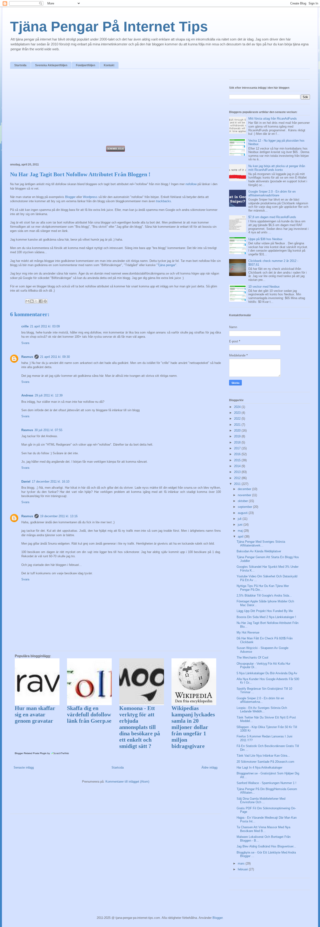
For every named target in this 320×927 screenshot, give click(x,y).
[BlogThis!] (32, 301)
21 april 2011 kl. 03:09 (45, 326)
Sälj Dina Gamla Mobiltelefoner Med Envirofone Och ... (261, 800)
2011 (238, 484)
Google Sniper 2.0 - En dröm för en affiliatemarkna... (260, 700)
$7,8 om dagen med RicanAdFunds (272, 217)
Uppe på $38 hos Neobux (265, 239)
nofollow (191, 184)
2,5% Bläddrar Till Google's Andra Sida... (264, 595)
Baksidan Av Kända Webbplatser (259, 551)
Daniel (25, 481)
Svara (25, 343)
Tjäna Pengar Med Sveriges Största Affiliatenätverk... (261, 543)
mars (242, 863)
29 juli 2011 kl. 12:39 (49, 395)
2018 (238, 442)
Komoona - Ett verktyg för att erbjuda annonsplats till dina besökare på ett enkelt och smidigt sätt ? (139, 727)
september (245, 507)
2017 (238, 448)
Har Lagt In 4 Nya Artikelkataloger (259, 767)
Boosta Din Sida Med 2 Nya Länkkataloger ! (266, 617)
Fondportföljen (85, 65)
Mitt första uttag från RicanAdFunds (272, 118)
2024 (238, 407)
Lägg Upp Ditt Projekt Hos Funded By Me (265, 611)
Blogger (70, 197)
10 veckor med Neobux (264, 286)
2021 (238, 424)
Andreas (27, 395)
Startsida (20, 65)
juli (240, 518)
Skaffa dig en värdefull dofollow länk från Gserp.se (89, 714)
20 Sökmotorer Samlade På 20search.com (265, 761)
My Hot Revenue (248, 632)
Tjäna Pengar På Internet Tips (109, 26)
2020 (238, 430)
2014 (238, 466)
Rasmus (27, 357)
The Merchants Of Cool (252, 657)
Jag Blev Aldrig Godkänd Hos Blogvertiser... (266, 846)
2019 (238, 436)
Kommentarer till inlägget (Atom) (127, 781)
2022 (238, 418)
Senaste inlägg (24, 767)
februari (243, 869)
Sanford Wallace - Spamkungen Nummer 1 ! (266, 783)
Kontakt (109, 65)
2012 (238, 478)
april (241, 536)
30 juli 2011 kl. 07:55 (48, 430)
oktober (243, 501)
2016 (238, 454)
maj (241, 530)
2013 (238, 472)
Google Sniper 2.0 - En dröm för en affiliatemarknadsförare (272, 193)
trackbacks (163, 201)
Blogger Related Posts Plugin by (33, 753)
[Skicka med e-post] (27, 301)
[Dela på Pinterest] (45, 301)
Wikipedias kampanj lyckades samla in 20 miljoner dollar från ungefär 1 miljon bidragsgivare (193, 727)
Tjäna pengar (166, 265)
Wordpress (90, 197)
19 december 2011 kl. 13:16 (59, 516)
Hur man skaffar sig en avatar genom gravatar (35, 714)
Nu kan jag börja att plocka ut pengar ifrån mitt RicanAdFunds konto (276, 168)
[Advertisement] (115, 108)
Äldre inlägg (209, 767)
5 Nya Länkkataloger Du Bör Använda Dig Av (267, 673)
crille (25, 326)
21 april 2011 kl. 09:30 (55, 357)
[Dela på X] (36, 301)
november (245, 495)
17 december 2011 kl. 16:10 (50, 481)
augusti (243, 513)
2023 (238, 412)
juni (240, 524)
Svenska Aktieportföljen (51, 65)
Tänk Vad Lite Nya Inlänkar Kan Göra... (263, 755)
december (245, 489)
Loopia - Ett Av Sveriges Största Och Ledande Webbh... (262, 709)
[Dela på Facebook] (40, 301)
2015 (238, 460)
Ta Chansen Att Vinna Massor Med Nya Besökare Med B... (263, 829)
